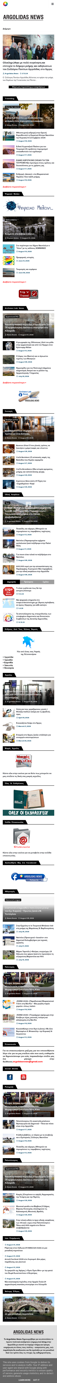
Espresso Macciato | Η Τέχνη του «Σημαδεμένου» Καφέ (31, 482)
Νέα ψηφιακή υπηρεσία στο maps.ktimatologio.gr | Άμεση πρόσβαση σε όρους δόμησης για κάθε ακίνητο (35, 602)
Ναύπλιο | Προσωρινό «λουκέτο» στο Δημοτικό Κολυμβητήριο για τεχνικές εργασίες (32, 940)
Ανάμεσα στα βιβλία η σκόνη (19, 234)
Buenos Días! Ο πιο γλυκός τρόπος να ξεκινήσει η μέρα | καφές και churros (33, 446)
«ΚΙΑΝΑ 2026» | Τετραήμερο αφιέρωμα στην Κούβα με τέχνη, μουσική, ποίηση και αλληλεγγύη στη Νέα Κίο (35, 1017)
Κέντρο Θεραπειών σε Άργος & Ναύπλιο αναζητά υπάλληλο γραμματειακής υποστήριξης (26, 694)
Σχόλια (46, 582)
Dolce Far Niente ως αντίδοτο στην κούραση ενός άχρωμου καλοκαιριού (24, 119)
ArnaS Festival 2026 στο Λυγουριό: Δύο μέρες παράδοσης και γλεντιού (25, 1260)
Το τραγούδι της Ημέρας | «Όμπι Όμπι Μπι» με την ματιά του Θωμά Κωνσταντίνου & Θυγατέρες (29, 1271)
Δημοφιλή (11, 582)
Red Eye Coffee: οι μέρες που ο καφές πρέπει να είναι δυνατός (25, 432)
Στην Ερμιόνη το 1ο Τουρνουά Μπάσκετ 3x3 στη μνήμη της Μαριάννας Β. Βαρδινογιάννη (35, 927)
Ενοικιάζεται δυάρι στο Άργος (29, 723)
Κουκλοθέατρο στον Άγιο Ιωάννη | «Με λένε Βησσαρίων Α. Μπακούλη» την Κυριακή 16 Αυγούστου (34, 1031)
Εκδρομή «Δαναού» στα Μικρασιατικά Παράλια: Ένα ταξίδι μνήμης (32, 175)
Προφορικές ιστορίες (25, 257)
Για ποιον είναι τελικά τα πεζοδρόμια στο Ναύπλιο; (33, 555)
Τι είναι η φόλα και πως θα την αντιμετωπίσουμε (29, 589)
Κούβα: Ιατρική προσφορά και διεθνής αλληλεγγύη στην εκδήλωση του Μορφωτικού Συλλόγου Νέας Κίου (24, 986)
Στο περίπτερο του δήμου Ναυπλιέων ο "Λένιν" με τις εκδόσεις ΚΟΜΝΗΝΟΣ (33, 246)
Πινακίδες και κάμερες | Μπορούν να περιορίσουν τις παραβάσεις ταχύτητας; (33, 530)
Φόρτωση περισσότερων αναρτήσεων (28, 87)
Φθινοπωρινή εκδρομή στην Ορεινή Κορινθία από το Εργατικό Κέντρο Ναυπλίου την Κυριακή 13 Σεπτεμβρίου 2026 (35, 135)
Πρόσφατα (28, 582)
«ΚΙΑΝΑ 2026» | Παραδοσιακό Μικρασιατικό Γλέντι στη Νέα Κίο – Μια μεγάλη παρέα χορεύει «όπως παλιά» (35, 1004)
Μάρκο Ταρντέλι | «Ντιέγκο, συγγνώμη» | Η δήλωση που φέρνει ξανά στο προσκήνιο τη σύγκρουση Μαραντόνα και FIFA (35, 954)
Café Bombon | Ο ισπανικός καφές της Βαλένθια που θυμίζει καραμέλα (33, 458)
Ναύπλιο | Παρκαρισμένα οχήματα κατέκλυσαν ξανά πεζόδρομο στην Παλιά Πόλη (33, 543)
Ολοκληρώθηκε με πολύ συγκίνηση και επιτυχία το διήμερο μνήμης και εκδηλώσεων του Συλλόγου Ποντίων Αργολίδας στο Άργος (27, 66)
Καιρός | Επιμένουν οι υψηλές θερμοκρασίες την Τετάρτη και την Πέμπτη (35, 1195)
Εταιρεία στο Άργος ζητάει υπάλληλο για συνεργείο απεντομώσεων (33, 736)
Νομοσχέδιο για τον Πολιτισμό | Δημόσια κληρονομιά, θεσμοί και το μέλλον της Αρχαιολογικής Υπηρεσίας (33, 370)
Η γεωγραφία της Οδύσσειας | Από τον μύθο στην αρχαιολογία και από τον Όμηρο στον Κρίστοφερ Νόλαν (35, 345)
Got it (36, 1380)
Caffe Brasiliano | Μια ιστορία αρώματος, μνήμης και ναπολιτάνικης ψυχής (34, 470)
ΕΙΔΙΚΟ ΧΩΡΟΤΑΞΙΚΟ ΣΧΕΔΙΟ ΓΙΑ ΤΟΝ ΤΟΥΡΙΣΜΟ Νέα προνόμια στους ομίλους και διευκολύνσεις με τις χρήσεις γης (35, 163)
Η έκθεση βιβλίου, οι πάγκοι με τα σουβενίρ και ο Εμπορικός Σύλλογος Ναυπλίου (34, 1136)
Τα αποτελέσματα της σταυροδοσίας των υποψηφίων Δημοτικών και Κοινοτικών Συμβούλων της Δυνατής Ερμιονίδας (33, 616)
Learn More (24, 1380)
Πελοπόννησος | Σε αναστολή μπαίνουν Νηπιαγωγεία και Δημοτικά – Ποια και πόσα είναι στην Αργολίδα (34, 1123)
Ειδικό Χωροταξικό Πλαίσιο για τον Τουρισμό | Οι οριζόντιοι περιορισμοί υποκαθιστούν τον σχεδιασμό (32, 149)
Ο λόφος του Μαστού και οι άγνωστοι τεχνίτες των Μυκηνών (32, 357)
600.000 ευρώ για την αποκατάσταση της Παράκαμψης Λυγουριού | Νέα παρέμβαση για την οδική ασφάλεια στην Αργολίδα (34, 569)
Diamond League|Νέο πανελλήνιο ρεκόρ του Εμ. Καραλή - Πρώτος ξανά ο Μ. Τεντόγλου (27, 911)
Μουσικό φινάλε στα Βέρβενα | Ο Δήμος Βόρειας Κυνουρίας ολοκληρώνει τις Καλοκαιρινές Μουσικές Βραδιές (33, 1209)
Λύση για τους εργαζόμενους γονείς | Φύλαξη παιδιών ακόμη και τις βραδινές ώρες (33, 712)
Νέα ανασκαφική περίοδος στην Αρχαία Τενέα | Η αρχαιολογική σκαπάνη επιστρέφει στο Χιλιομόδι (28, 327)
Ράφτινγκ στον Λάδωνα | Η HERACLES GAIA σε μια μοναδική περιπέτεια (26, 1249)
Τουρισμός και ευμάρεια (26, 269)
